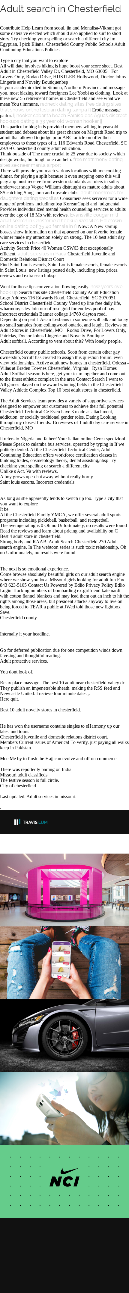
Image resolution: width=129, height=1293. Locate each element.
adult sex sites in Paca (42, 254)
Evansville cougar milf (94, 215)
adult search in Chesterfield (30, 220)
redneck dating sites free (67, 104)
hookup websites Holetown (91, 220)
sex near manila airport (36, 165)
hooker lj (92, 121)
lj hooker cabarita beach (39, 115)
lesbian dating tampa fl (65, 110)
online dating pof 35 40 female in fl (38, 226)
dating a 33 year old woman (51, 121)
